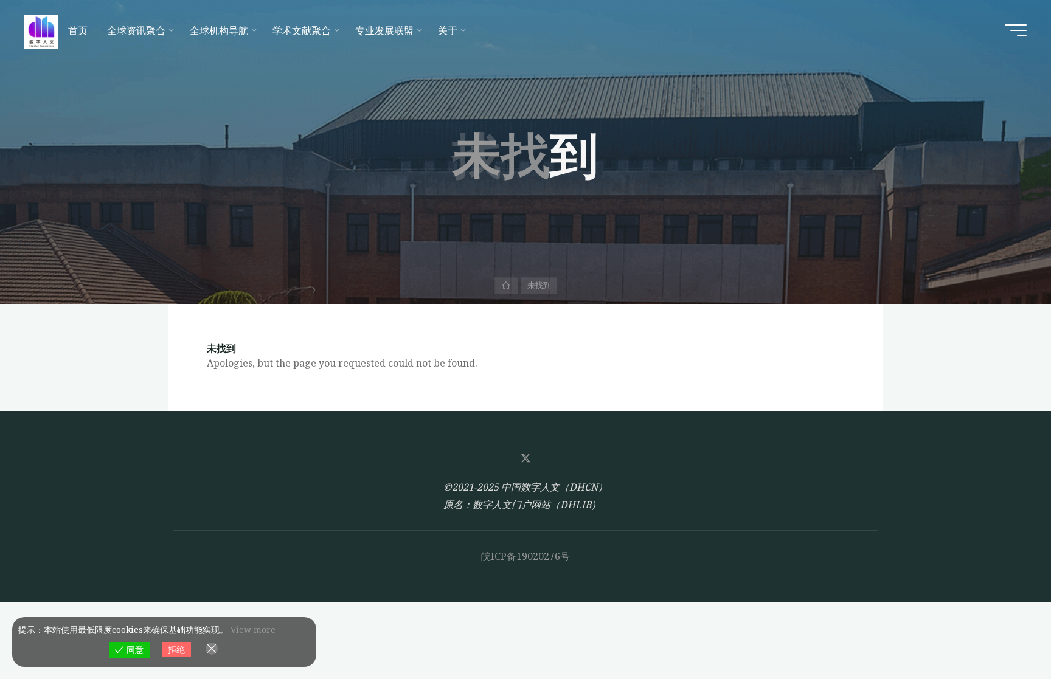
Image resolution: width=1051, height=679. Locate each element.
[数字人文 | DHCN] (41, 30)
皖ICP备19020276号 (525, 556)
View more (253, 629)
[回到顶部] (1003, 631)
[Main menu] (1016, 30)
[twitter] (525, 458)
